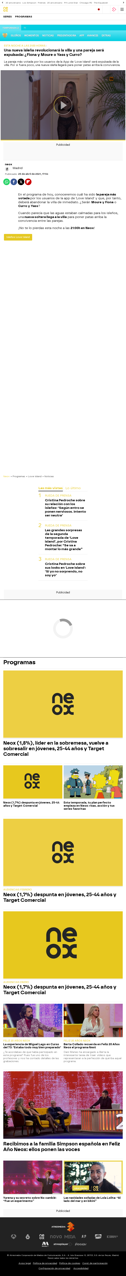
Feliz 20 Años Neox (16, 1040)
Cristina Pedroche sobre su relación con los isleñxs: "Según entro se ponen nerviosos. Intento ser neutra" (65, 507)
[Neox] (17, 9)
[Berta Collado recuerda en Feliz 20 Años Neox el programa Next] (93, 1021)
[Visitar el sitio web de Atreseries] (84, 1236)
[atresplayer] (114, 9)
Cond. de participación (95, 1263)
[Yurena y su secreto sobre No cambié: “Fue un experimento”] (32, 1178)
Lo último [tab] (73, 488)
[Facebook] (7, 169)
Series (7, 16)
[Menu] (122, 9)
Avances (92, 36)
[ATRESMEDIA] (63, 1227)
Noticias (48, 36)
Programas (23, 16)
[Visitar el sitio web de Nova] (56, 1236)
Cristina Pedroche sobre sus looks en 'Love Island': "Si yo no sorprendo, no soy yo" (65, 569)
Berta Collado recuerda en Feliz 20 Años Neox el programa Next (92, 1046)
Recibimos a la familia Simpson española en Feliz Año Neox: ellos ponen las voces (61, 1146)
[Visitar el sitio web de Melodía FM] (45, 1244)
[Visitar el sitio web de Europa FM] (112, 1236)
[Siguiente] (123, 2)
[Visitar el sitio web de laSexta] (27, 1236)
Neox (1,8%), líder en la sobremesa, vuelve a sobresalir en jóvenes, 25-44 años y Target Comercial (55, 748)
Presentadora (66, 36)
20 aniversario (13, 3)
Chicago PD (86, 3)
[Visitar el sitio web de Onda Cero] (98, 1236)
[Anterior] (2, 2)
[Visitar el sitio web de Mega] (70, 1236)
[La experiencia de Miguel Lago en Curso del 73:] (32, 1021)
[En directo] (99, 9)
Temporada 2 (10, 28)
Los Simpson (29, 3)
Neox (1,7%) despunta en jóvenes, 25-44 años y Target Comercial (31, 804)
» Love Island (34, 476)
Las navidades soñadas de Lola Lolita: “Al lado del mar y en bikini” (92, 1199)
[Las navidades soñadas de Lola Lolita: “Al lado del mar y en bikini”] (93, 1178)
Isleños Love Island (18, 237)
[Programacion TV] (106, 9)
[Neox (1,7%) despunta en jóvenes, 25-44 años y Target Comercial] (32, 782)
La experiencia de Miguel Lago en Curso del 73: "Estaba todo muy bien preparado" (32, 1046)
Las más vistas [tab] (50, 488)
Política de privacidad (45, 1263)
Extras (106, 36)
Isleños (16, 36)
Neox (6, 476)
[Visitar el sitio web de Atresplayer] (63, 1244)
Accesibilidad (80, 1268)
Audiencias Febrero (17, 889)
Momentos (31, 36)
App (81, 36)
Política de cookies (69, 1263)
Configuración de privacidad (54, 1268)
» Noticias (48, 476)
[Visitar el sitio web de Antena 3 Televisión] (13, 1236)
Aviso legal (25, 1263)
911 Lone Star (71, 3)
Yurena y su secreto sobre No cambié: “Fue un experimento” (29, 1199)
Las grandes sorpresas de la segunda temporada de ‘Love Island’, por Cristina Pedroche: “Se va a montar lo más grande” (64, 539)
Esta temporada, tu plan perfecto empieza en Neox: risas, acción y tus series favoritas (89, 805)
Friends (42, 3)
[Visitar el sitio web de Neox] (42, 1236)
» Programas (18, 476)
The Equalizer (101, 3)
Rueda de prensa (58, 495)
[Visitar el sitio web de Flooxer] (80, 1244)
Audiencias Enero (16, 982)
